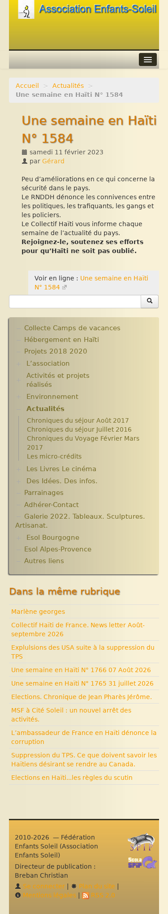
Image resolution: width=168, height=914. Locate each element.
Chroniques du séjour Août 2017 (78, 420)
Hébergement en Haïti (61, 340)
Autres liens (44, 561)
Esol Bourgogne (52, 538)
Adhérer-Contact (51, 505)
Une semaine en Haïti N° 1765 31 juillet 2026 (82, 683)
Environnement (52, 397)
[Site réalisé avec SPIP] (144, 844)
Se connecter (43, 886)
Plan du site (96, 886)
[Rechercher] (150, 301)
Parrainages (44, 493)
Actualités (68, 85)
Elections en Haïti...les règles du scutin (72, 777)
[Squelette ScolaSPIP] (145, 865)
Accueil (27, 85)
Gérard (53, 161)
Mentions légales (48, 895)
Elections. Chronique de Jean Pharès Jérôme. (81, 696)
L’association (48, 363)
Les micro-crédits (54, 456)
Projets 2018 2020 (55, 351)
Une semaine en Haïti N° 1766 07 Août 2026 (81, 669)
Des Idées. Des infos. (62, 481)
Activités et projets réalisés (58, 380)
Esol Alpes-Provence (57, 549)
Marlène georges (38, 611)
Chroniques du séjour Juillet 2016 (79, 429)
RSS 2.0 (102, 895)
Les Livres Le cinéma (61, 469)
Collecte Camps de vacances (72, 328)
